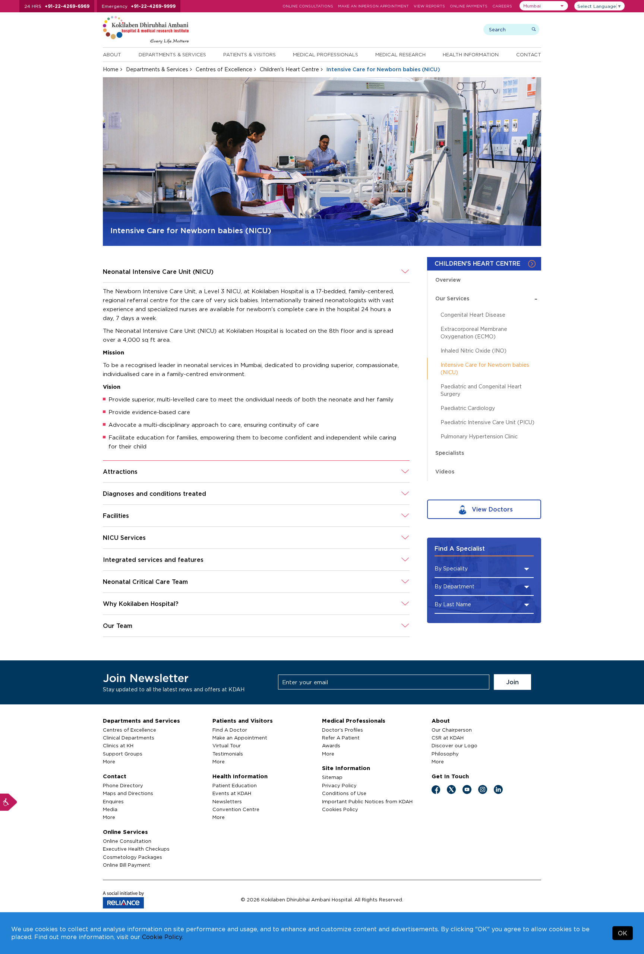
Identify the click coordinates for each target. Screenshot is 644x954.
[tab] (256, 272)
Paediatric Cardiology (468, 408)
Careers (502, 6)
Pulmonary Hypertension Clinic (479, 436)
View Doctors (491, 509)
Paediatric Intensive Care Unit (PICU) (487, 422)
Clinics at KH (118, 745)
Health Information (471, 54)
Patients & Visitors (249, 54)
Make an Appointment (239, 737)
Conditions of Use (344, 793)
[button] (544, 5)
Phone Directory (123, 785)
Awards (331, 745)
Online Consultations (307, 6)
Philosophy (445, 753)
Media (110, 809)
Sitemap (332, 777)
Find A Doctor (229, 729)
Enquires (113, 801)
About (112, 54)
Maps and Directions (128, 793)
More (109, 761)
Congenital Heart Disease (473, 315)
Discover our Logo (454, 745)
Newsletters (227, 801)
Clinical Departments (128, 737)
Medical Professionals (325, 54)
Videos (444, 471)
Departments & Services (172, 54)
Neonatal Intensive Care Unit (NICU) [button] (158, 271)
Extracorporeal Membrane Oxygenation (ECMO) (474, 332)
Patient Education (234, 785)
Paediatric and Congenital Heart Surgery (481, 390)
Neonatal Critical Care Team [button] (145, 581)
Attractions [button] (120, 471)
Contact (528, 54)
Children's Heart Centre (289, 69)
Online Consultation (127, 841)
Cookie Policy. (162, 936)
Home (111, 69)
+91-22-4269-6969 (67, 6)
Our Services (486, 298)
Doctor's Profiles (342, 729)
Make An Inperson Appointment (373, 6)
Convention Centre (235, 809)
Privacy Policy (339, 785)
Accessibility (8, 802)
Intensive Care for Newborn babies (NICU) (485, 368)
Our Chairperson (452, 729)
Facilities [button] (116, 515)
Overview (448, 279)
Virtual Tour (226, 745)
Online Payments (468, 6)
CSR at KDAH (448, 737)
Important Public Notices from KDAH (367, 801)
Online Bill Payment (126, 864)
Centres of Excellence (224, 69)
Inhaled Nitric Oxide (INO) (473, 350)
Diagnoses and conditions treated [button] (154, 493)
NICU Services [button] (124, 537)
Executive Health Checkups (136, 848)
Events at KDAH (231, 793)
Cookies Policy (340, 809)
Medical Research (400, 54)
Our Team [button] (117, 625)
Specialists (449, 453)
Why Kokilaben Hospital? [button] (141, 603)
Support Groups (122, 753)
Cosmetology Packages (132, 857)
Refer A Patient (341, 737)
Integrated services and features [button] (153, 559)
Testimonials (227, 753)
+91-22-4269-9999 (153, 6)
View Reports (429, 6)
